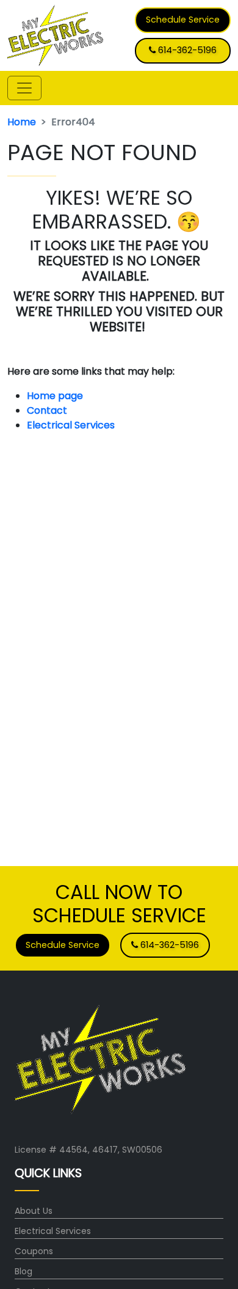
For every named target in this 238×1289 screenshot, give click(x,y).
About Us (33, 1211)
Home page (56, 396)
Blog (23, 1271)
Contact (47, 410)
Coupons (34, 1251)
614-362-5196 (186, 50)
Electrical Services (71, 425)
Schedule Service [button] (183, 19)
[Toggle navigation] (24, 88)
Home (21, 122)
